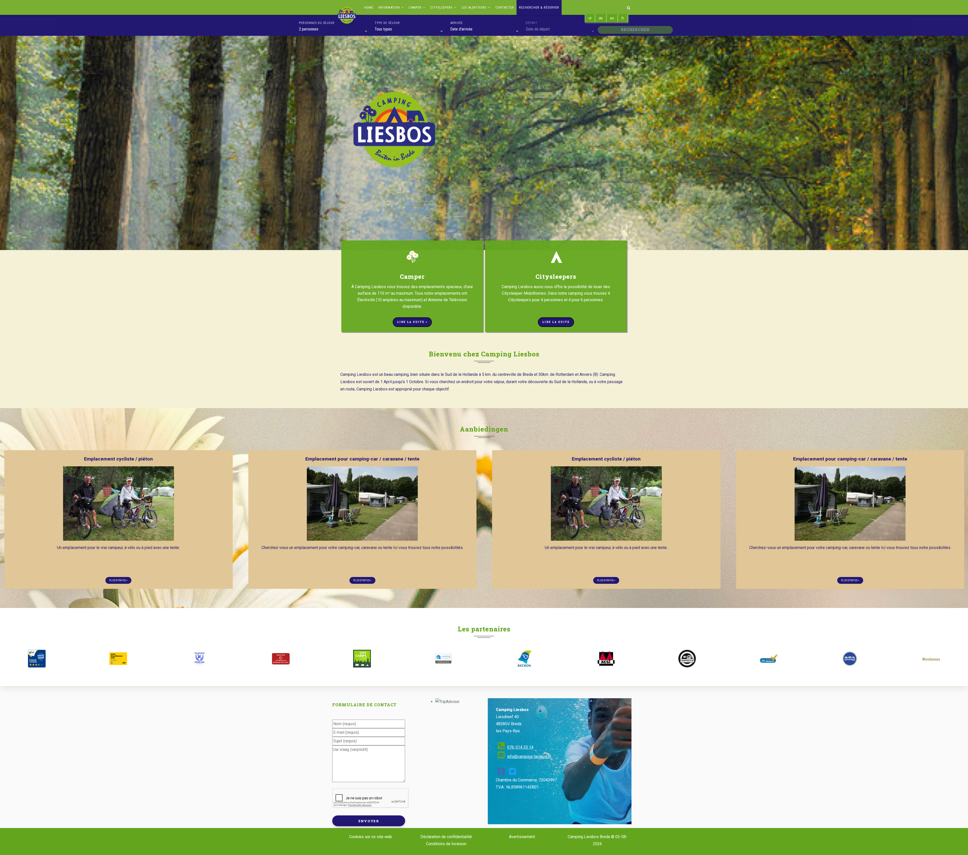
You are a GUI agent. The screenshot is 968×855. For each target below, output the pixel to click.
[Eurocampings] (606, 658)
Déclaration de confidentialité (446, 836)
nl (590, 18)
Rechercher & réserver (539, 7)
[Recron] (524, 658)
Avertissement (522, 836)
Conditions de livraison (446, 843)
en (612, 18)
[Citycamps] (362, 658)
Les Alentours (475, 7)
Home (368, 7)
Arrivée (456, 23)
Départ (531, 23)
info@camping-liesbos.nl (529, 756)
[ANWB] (37, 658)
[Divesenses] (931, 659)
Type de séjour (387, 23)
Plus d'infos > (214, 580)
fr (622, 18)
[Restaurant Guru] (280, 658)
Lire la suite (556, 322)
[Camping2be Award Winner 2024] (199, 658)
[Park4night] (850, 658)
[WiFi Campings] (687, 658)
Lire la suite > (412, 322)
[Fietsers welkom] (768, 658)
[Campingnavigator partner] (443, 658)
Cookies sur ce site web (370, 836)
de (601, 18)
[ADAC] (118, 658)
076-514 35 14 (520, 747)
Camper (415, 7)
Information (389, 7)
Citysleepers (442, 7)
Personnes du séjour (317, 23)
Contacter (504, 7)
